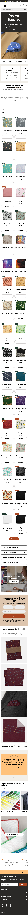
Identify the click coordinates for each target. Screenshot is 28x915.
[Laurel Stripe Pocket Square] (7, 352)
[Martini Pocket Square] (20, 305)
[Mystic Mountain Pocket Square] (20, 239)
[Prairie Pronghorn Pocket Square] (7, 305)
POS (13, 911)
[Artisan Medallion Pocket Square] (20, 122)
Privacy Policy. (4, 889)
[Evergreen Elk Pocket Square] (20, 281)
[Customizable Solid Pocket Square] (7, 192)
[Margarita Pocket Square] (20, 329)
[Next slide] (16, 778)
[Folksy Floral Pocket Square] (20, 424)
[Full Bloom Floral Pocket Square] (7, 495)
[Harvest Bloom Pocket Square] (7, 400)
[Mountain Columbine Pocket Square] (20, 447)
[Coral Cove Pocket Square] (7, 471)
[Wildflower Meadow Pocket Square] (7, 122)
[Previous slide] (12, 778)
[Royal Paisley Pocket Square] (7, 424)
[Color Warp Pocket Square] (20, 168)
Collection (8, 105)
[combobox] (14, 9)
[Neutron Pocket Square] (20, 263)
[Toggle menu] (2, 5)
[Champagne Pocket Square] (7, 168)
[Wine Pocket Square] (7, 146)
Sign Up (14, 616)
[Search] (25, 9)
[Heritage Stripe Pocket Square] (20, 352)
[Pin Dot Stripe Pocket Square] (7, 376)
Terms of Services (19, 888)
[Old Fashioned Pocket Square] (7, 329)
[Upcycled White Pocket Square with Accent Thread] (7, 519)
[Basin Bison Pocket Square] (7, 281)
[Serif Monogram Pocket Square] (20, 519)
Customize (7, 137)
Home (2, 105)
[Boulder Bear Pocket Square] (7, 216)
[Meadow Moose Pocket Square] (20, 216)
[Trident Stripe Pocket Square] (20, 376)
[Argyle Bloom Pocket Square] (20, 400)
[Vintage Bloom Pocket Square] (20, 471)
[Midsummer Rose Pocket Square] (7, 447)
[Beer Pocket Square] (20, 146)
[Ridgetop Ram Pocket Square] (7, 239)
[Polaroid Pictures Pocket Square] (20, 192)
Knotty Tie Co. (8, 911)
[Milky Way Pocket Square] (7, 263)
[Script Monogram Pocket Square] (20, 495)
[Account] (21, 5)
